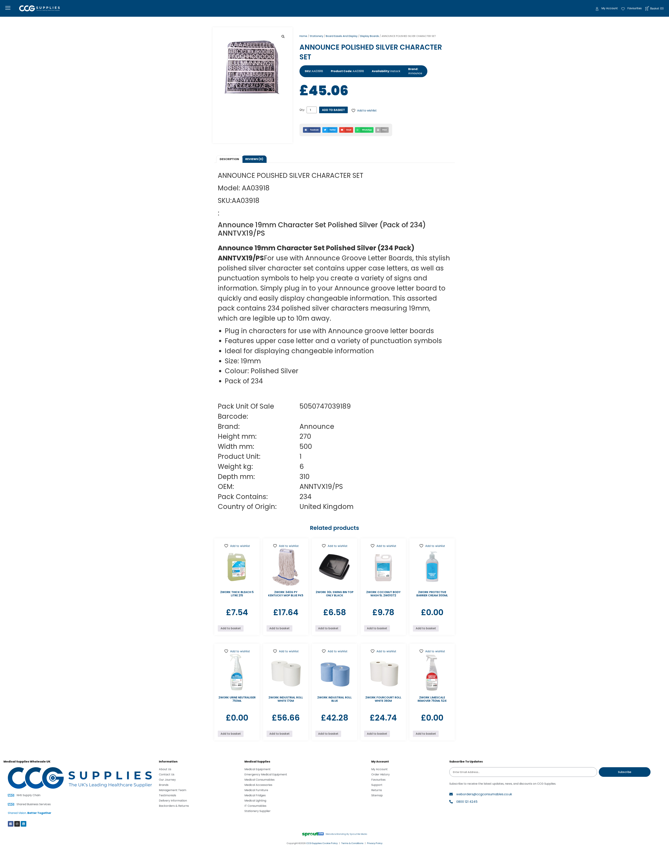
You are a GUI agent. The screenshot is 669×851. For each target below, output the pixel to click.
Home (303, 36)
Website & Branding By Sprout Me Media (346, 834)
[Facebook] (10, 824)
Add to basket (333, 110)
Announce (415, 73)
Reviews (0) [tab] (254, 159)
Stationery (316, 36)
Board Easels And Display (341, 36)
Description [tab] (229, 159)
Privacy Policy (374, 843)
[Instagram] (17, 824)
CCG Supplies (314, 843)
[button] (283, 36)
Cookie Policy (330, 843)
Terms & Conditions (352, 843)
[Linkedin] (23, 824)
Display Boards (369, 36)
